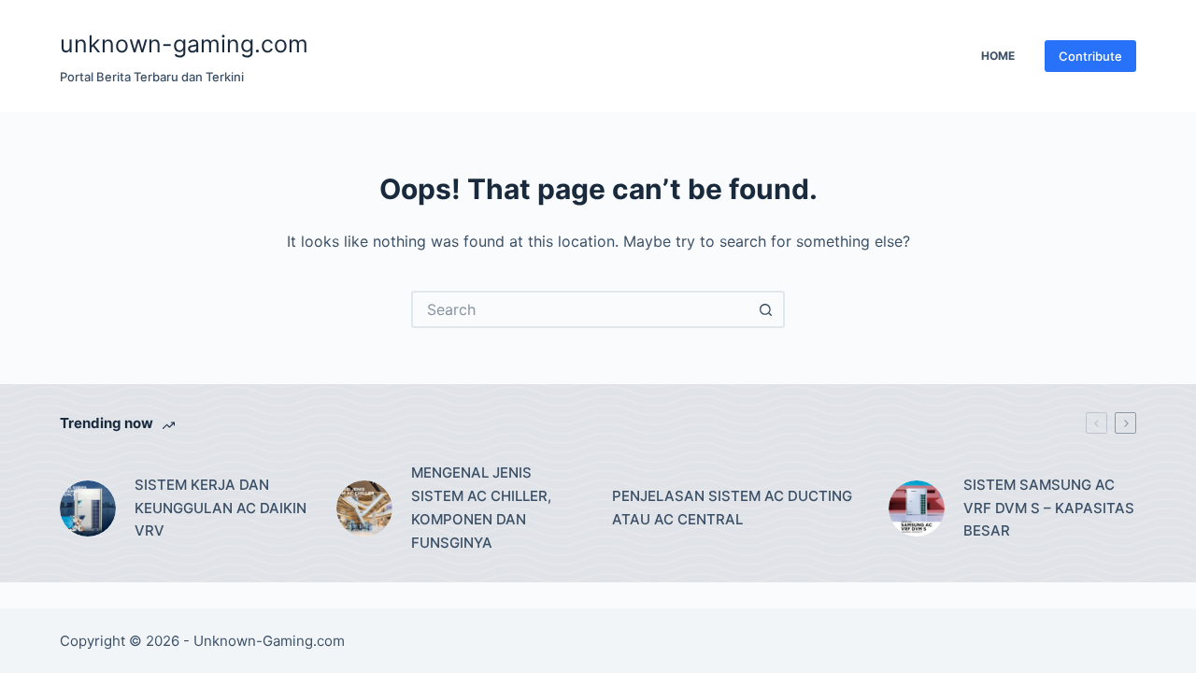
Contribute (1090, 56)
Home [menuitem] (998, 56)
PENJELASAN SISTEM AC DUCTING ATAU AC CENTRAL (732, 507)
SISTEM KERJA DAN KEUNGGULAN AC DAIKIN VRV (220, 508)
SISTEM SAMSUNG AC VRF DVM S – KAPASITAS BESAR (1048, 508)
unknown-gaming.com (184, 44)
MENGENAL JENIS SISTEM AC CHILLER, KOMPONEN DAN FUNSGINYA (481, 507)
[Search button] (766, 309)
